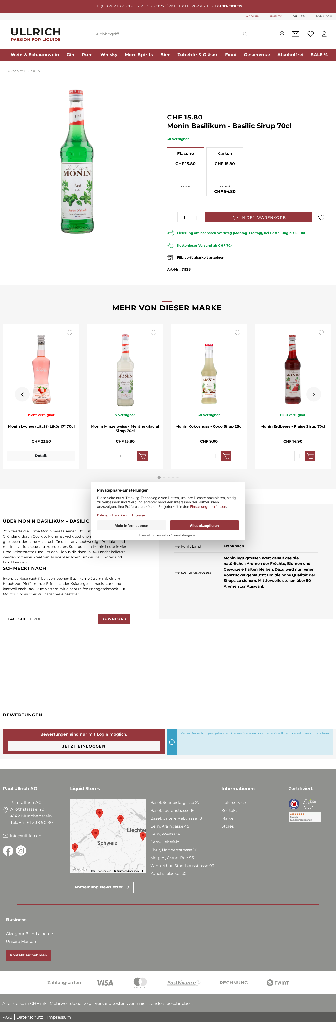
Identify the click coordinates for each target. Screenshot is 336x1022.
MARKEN (253, 16)
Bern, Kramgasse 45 (169, 826)
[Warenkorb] (333, 34)
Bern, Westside (165, 834)
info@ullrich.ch (26, 836)
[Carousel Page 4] (173, 477)
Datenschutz (29, 1017)
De (294, 16)
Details (41, 455)
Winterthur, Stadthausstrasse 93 (182, 865)
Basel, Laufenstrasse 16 (172, 810)
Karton (224, 153)
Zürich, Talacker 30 (168, 873)
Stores (227, 826)
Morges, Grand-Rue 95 (172, 857)
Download (114, 619)
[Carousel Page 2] (164, 477)
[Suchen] (245, 34)
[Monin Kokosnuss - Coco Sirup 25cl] (209, 368)
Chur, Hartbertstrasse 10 (174, 850)
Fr (303, 16)
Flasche (185, 153)
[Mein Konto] (324, 34)
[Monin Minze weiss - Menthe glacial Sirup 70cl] (125, 368)
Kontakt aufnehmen (28, 955)
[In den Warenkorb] (142, 456)
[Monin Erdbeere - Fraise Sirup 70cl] (293, 368)
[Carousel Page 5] (178, 477)
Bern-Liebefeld (165, 842)
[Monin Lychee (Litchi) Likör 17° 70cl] (41, 368)
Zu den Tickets (229, 6)
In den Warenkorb (263, 217)
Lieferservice (233, 802)
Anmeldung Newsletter (99, 887)
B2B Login (325, 16)
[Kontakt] (296, 34)
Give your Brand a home (29, 933)
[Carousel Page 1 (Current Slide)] (159, 477)
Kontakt (229, 810)
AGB (7, 1017)
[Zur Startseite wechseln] (47, 34)
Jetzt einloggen (84, 746)
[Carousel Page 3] (169, 477)
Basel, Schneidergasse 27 (174, 802)
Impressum (59, 1017)
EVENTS (276, 16)
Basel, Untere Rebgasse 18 (176, 818)
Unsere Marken (21, 941)
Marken (228, 818)
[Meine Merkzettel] (311, 34)
